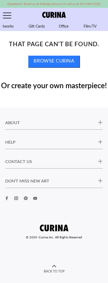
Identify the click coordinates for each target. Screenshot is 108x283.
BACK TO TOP (54, 271)
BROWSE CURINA (54, 61)
